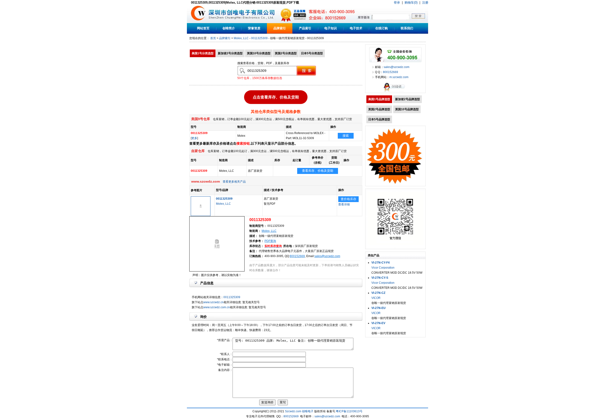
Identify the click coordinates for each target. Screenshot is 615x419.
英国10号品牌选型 (407, 109)
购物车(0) (411, 2)
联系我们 (407, 28)
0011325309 (259, 38)
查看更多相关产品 (234, 181)
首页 (213, 38)
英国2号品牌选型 (379, 109)
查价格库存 (348, 199)
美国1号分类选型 (203, 53)
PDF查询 (270, 241)
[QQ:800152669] (395, 91)
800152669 (297, 256)
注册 (425, 2)
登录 (397, 2)
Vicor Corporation (382, 267)
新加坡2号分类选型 (230, 53)
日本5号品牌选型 (379, 119)
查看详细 (344, 204)
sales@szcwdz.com (327, 256)
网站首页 (203, 28)
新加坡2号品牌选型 (407, 99)
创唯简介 (228, 28)
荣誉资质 (254, 28)
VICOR (376, 298)
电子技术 (356, 28)
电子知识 (330, 28)
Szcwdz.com (293, 411)
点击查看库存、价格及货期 (276, 96)
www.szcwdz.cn (213, 302)
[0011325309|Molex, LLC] (200, 215)
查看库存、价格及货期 (317, 171)
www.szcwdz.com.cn (216, 307)
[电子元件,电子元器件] (198, 22)
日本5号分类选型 (312, 53)
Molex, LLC (241, 38)
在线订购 (381, 28)
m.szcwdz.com (398, 77)
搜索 (346, 135)
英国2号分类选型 (286, 53)
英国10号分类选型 (259, 53)
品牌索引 (279, 28)
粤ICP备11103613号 (349, 411)
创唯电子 (308, 411)
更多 (194, 138)
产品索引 (305, 28)
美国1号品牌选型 (379, 99)
